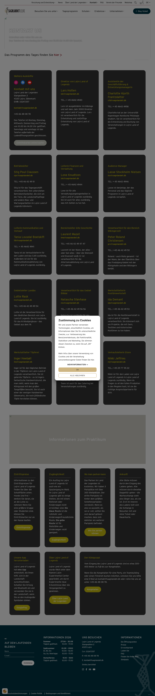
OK (77, 370)
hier (92, 360)
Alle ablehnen (77, 375)
